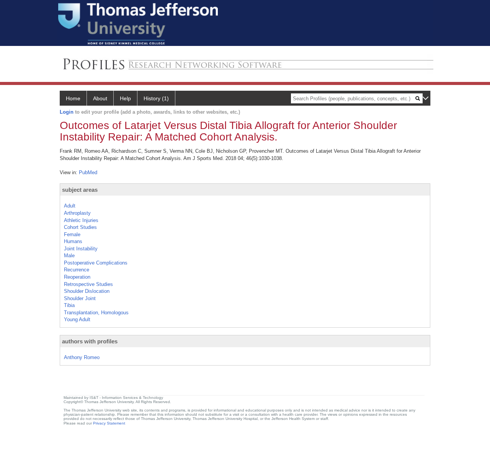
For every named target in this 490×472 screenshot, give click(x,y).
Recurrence (76, 270)
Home (73, 98)
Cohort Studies (80, 227)
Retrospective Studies (88, 284)
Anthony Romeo (82, 357)
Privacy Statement (109, 423)
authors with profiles (90, 341)
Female (72, 234)
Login (67, 112)
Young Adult (77, 319)
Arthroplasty (77, 213)
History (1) (156, 98)
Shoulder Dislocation (86, 291)
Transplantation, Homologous (96, 312)
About (100, 98)
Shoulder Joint (80, 298)
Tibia (69, 305)
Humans (73, 241)
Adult (69, 206)
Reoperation (77, 277)
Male (69, 255)
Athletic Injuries (81, 220)
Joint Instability (81, 249)
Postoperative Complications (95, 263)
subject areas (80, 189)
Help (125, 98)
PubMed (88, 172)
